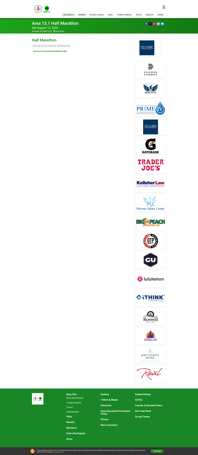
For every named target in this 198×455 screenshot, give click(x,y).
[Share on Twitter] (150, 23)
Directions (59, 31)
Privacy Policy (59, 452)
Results (150, 15)
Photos (105, 419)
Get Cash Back (143, 411)
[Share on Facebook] (146, 23)
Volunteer (106, 405)
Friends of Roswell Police (148, 405)
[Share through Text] (162, 23)
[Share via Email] (158, 23)
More (160, 15)
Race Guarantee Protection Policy (115, 412)
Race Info (68, 15)
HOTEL (139, 15)
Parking (82, 15)
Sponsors (71, 427)
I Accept (157, 451)
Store (69, 439)
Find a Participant (75, 433)
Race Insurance (109, 425)
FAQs (110, 15)
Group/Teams (142, 416)
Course (69, 407)
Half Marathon (72, 412)
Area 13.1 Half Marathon (55, 23)
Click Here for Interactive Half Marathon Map (50, 51)
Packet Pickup (97, 15)
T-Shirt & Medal (124, 15)
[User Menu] (164, 7)
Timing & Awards (73, 403)
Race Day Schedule (74, 398)
